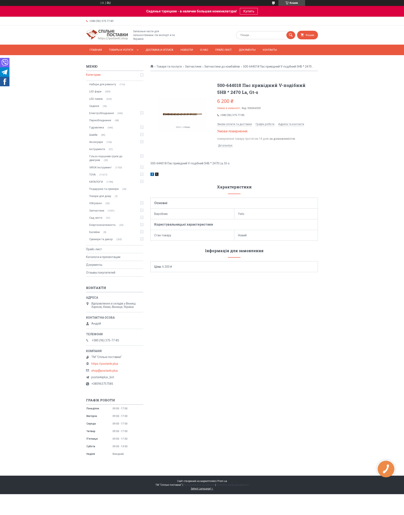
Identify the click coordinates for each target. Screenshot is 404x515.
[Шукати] (290, 35)
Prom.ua (222, 481)
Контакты (270, 49)
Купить (248, 11)
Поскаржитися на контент (199, 484)
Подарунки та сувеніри (104, 188)
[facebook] (152, 175)
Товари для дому (100, 196)
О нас (204, 49)
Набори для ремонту (102, 84)
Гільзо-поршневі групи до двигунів (105, 158)
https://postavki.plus (104, 363)
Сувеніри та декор (101, 239)
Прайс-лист (223, 49)
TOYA (92, 174)
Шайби (93, 134)
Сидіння (94, 106)
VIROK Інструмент (100, 167)
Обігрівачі (95, 203)
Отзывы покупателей (100, 272)
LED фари (95, 91)
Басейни (94, 232)
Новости (187, 49)
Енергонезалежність (102, 224)
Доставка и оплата (159, 49)
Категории (93, 74)
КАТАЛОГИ (96, 181)
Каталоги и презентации (103, 257)
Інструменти (97, 149)
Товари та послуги (169, 66)
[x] (156, 175)
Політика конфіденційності (233, 484)
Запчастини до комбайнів (222, 66)
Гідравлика (96, 127)
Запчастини (193, 66)
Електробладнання (101, 113)
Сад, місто (95, 217)
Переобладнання (100, 120)
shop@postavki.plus (104, 370)
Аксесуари (96, 142)
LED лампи (96, 98)
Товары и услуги (121, 49)
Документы (247, 49)
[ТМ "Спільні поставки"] (107, 39)
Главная (96, 49)
